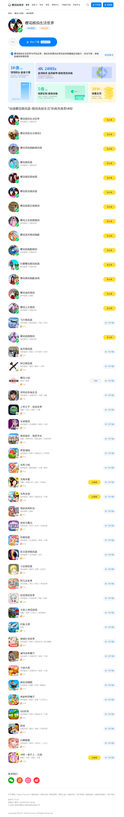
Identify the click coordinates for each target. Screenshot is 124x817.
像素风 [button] (43, 685)
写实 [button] (45, 323)
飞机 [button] (40, 323)
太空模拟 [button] (33, 555)
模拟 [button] (31, 352)
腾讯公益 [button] (62, 794)
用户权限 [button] (80, 794)
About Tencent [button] (23, 794)
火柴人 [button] (34, 613)
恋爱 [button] (36, 569)
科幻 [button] (36, 584)
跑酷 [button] (31, 685)
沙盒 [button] (27, 410)
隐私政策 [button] (89, 794)
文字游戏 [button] (38, 352)
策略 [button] (22, 410)
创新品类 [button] (24, 526)
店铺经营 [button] (33, 395)
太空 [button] (40, 555)
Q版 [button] (45, 395)
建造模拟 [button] (33, 468)
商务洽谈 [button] (44, 794)
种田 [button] (31, 453)
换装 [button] (31, 743)
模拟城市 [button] (38, 439)
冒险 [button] (33, 410)
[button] (16, 4)
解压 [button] (36, 366)
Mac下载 (40, 42)
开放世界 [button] (47, 439)
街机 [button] (22, 627)
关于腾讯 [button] (11, 794)
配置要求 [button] (109, 55)
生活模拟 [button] (33, 424)
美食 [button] (40, 540)
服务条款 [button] (35, 794)
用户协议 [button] (111, 794)
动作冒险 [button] (24, 323)
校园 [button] (40, 424)
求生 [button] (31, 584)
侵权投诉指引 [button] (100, 794)
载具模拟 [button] (33, 323)
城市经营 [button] (29, 439)
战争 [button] (36, 482)
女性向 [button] (43, 569)
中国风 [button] (46, 453)
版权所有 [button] (71, 794)
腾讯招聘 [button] (53, 794)
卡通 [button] (42, 366)
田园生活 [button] (38, 453)
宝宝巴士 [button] (43, 699)
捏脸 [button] (45, 598)
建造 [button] (31, 728)
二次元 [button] (44, 743)
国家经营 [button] (29, 482)
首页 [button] (10, 13)
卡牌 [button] (27, 757)
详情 (95, 381)
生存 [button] (36, 526)
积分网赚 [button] (47, 641)
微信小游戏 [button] (19, 13)
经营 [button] (45, 352)
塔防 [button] (27, 613)
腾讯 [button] (45, 468)
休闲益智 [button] (24, 352)
